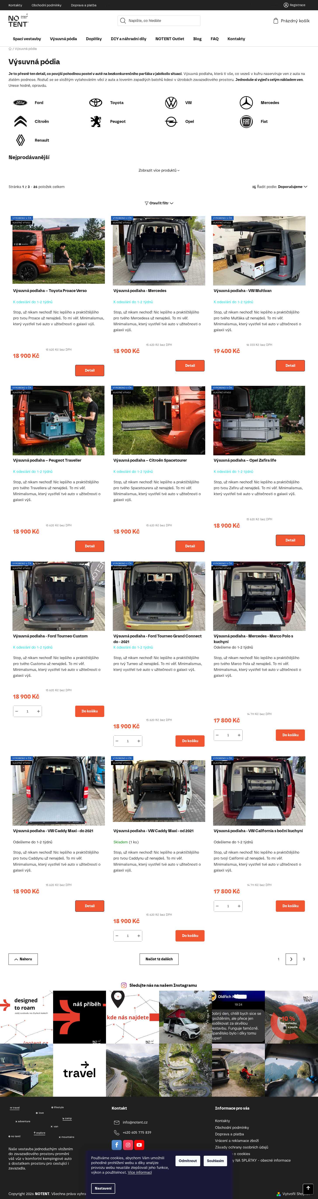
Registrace (297, 5)
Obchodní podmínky (46, 5)
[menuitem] (27, 38)
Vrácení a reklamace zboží (237, 1141)
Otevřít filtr (159, 203)
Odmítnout (188, 1161)
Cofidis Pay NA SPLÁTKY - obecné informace (253, 1160)
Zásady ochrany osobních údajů (241, 1147)
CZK (248, 5)
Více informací (140, 1172)
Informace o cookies (232, 1154)
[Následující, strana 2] (291, 959)
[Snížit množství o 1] (16, 711)
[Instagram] (128, 1145)
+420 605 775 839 (137, 1132)
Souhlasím (215, 1161)
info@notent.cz (135, 1122)
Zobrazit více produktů (157, 170)
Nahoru (26, 959)
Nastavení (103, 1188)
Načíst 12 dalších (159, 959)
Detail (90, 370)
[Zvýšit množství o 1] (38, 711)
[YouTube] (139, 1145)
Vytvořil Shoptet (296, 1194)
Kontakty (15, 5)
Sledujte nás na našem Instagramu (163, 985)
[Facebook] (117, 1145)
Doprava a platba (83, 5)
